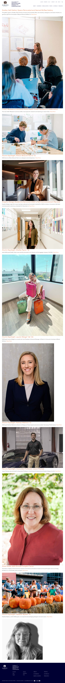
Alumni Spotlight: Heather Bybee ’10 (16, 614)
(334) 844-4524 (20, 680)
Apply (59, 1)
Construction (16, 6)
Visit (56, 1)
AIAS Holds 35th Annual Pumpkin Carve (18, 566)
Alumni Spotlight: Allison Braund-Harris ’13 (19, 155)
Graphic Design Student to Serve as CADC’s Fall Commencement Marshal (31, 202)
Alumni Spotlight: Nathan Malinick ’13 (16, 422)
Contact (53, 1)
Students (45, 1)
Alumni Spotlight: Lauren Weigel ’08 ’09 (17, 337)
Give (49, 1)
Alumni (41, 1)
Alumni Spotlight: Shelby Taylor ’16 (15, 250)
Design (13, 4)
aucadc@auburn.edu (28, 680)
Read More (34, 14)
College (14, 2)
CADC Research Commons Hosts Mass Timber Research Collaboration (30, 109)
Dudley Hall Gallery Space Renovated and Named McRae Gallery (27, 10)
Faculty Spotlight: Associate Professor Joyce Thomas (23, 469)
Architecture (15, 3)
